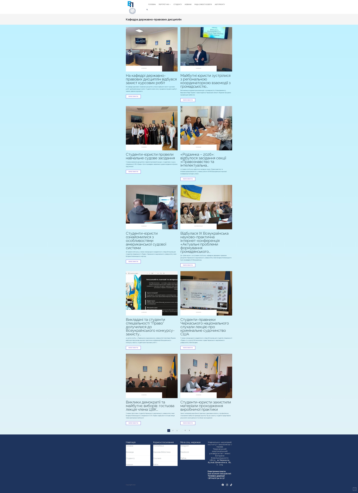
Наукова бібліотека (161, 452)
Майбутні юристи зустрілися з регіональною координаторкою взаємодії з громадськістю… (205, 81)
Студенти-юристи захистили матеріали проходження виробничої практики (205, 406)
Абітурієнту (220, 4)
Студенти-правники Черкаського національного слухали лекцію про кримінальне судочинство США (204, 326)
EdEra (155, 464)
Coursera (157, 458)
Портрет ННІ (164, 4)
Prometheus (158, 446)
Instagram (184, 446)
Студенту (177, 4)
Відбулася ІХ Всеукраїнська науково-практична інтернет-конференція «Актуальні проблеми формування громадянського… (204, 242)
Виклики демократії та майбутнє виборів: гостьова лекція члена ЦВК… (150, 406)
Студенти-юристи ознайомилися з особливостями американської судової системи (146, 240)
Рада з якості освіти (203, 4)
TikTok (183, 458)
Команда (130, 452)
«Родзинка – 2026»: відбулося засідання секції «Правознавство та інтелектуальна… (203, 159)
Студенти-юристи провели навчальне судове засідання (150, 156)
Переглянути (133, 96)
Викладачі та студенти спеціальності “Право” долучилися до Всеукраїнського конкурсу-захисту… (150, 326)
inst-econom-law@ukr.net (219, 473)
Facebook (184, 452)
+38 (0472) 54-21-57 (216, 478)
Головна (152, 4)
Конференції (198, 226)
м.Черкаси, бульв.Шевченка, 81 (219, 461)
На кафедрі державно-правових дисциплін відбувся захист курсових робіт (151, 79)
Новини (188, 4)
